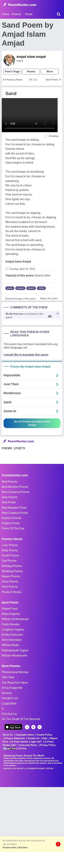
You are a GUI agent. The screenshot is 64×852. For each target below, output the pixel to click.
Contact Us (33, 738)
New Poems (9, 497)
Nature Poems (11, 576)
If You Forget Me (12, 687)
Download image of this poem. (20, 298)
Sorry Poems (10, 581)
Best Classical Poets (15, 512)
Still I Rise (8, 677)
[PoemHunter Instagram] (39, 727)
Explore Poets (11, 523)
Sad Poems (9, 560)
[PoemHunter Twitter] (33, 727)
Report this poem (49, 298)
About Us (8, 734)
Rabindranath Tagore (15, 650)
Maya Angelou (11, 613)
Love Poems (10, 545)
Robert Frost (9, 608)
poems (20, 288)
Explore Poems (11, 518)
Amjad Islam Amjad (31, 57)
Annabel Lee (10, 698)
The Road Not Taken (15, 682)
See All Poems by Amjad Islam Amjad (32, 423)
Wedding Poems (12, 571)
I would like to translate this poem (26, 354)
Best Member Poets (14, 507)
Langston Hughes (13, 629)
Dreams (7, 693)
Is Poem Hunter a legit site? (26, 741)
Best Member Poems (15, 486)
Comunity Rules (28, 745)
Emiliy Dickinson (12, 634)
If (2, 708)
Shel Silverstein (12, 639)
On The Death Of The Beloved (21, 719)
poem (10, 288)
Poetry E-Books (12, 592)
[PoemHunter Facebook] (27, 727)
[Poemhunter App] (13, 727)
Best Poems (9, 481)
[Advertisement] (32, 819)
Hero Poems (10, 586)
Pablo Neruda (10, 624)
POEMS (7, 448)
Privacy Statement (15, 738)
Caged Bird (9, 703)
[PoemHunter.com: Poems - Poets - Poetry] (19, 5)
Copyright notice (25, 734)
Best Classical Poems (16, 492)
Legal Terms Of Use (15, 748)
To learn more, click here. (15, 847)
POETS (20, 448)
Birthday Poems (12, 566)
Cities (41, 288)
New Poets (9, 502)
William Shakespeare (15, 618)
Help (44, 738)
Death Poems (10, 555)
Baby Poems (10, 550)
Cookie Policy (44, 734)
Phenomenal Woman (15, 672)
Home (5, 14)
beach (31, 288)
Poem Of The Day (13, 528)
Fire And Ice (9, 713)
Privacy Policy (48, 745)
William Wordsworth (14, 655)
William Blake (10, 645)
